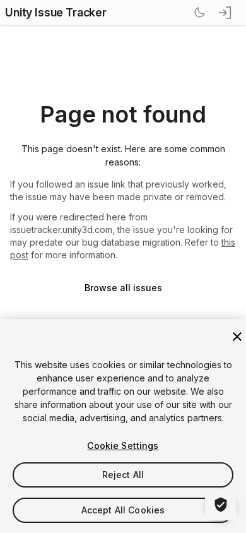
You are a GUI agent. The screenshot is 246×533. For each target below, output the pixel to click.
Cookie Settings (122, 445)
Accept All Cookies (123, 510)
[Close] (237, 336)
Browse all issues (123, 287)
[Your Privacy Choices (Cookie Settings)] (221, 504)
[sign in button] (225, 12)
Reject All (123, 474)
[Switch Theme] (199, 12)
